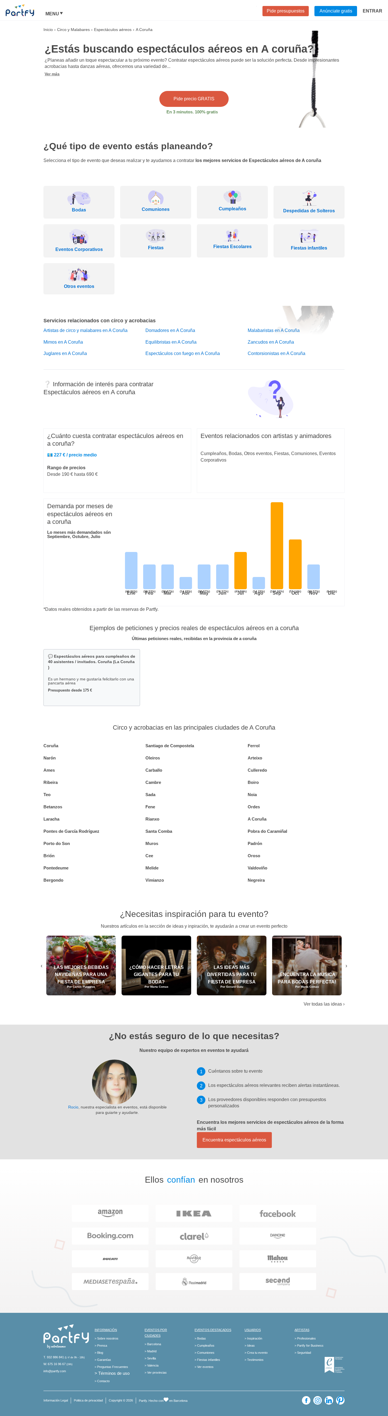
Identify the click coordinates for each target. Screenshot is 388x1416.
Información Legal (55, 1400)
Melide (151, 868)
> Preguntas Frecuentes (111, 1367)
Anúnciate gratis (336, 11)
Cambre (153, 782)
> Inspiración (253, 1338)
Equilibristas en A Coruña (171, 342)
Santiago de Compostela (169, 746)
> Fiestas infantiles (207, 1359)
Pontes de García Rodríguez (71, 831)
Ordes (254, 807)
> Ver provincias (156, 1372)
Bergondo (53, 880)
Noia (252, 794)
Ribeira (50, 782)
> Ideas (250, 1345)
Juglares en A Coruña (65, 353)
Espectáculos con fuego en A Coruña (182, 353)
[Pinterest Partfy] (340, 1400)
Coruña (50, 746)
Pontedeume (55, 868)
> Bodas (200, 1338)
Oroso (254, 856)
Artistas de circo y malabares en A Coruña (85, 330)
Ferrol (254, 746)
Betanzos (52, 807)
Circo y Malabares (73, 29)
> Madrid (151, 1351)
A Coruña (257, 819)
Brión (49, 856)
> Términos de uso (112, 1373)
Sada (150, 794)
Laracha (51, 819)
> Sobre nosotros (106, 1338)
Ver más (52, 74)
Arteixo (255, 758)
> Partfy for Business (309, 1345)
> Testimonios (254, 1359)
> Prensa (101, 1345)
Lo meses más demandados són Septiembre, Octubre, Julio (79, 534)
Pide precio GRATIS (194, 98)
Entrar (372, 11)
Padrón (255, 843)
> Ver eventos (204, 1367)
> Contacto (102, 1381)
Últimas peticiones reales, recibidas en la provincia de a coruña (194, 638)
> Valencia (151, 1365)
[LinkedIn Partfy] (329, 1400)
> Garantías (103, 1359)
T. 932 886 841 (53, 1357)
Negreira (256, 880)
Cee (149, 856)
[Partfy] (25, 10)
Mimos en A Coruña (63, 342)
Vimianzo (154, 880)
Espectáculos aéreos (113, 29)
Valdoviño (257, 868)
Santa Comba (158, 831)
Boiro (253, 782)
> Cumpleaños (204, 1345)
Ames (49, 770)
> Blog (99, 1352)
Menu (52, 14)
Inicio (48, 29)
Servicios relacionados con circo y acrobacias (99, 320)
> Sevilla (150, 1358)
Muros (151, 843)
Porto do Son (56, 843)
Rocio (73, 1107)
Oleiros (152, 758)
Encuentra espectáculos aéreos (234, 1139)
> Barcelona (153, 1344)
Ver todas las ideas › (324, 1004)
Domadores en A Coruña (170, 330)
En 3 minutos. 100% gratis (192, 112)
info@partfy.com (54, 1371)
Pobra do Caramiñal (267, 831)
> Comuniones (204, 1352)
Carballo (153, 770)
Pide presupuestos (285, 11)
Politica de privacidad (88, 1400)
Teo (47, 794)
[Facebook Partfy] (306, 1400)
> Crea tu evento (256, 1352)
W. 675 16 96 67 (54, 1364)
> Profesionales (305, 1338)
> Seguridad (303, 1352)
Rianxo (152, 819)
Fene (150, 807)
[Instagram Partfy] (317, 1400)
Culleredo (257, 770)
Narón (49, 758)
